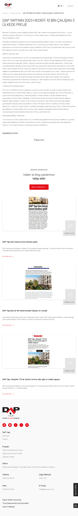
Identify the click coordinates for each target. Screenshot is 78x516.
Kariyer (5, 439)
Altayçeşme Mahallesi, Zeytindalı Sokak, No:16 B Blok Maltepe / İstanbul (28, 467)
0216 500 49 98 (8, 489)
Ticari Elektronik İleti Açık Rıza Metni (15, 503)
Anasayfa (5, 13)
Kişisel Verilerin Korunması (11, 500)
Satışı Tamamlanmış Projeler (12, 450)
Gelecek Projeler (8, 457)
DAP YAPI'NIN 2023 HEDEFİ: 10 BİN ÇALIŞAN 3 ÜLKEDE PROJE (43, 13)
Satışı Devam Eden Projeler (12, 453)
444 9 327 (43, 478)
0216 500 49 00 (8, 478)
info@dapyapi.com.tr (46, 489)
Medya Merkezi (15, 13)
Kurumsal (5, 436)
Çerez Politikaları (8, 507)
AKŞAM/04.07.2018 (10, 133)
